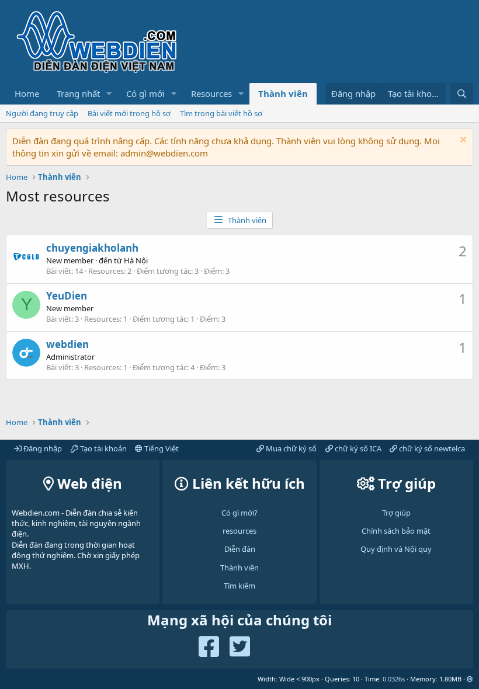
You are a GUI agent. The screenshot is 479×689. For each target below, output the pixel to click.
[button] (109, 94)
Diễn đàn (239, 549)
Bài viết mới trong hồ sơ (129, 113)
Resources (211, 93)
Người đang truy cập (42, 113)
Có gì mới (145, 93)
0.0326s (394, 678)
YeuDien (66, 295)
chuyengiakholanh (92, 248)
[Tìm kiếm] (461, 94)
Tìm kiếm (239, 585)
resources (239, 531)
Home (27, 93)
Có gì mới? (239, 512)
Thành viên (283, 93)
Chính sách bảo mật (396, 531)
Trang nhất (78, 93)
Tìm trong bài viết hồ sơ (221, 113)
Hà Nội (136, 260)
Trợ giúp (396, 512)
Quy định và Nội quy (396, 549)
